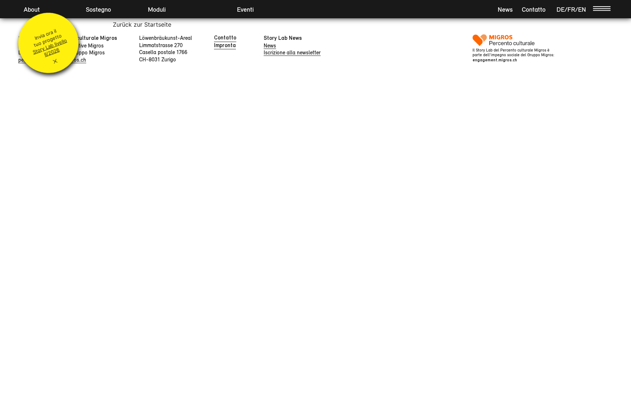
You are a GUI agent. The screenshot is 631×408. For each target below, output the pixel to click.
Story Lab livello (50, 46)
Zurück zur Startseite (142, 24)
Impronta (225, 45)
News (505, 9)
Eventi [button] (245, 9)
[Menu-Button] (602, 8)
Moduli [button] (157, 9)
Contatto (534, 9)
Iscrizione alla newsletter (292, 52)
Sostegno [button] (98, 9)
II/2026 (51, 52)
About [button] (32, 9)
